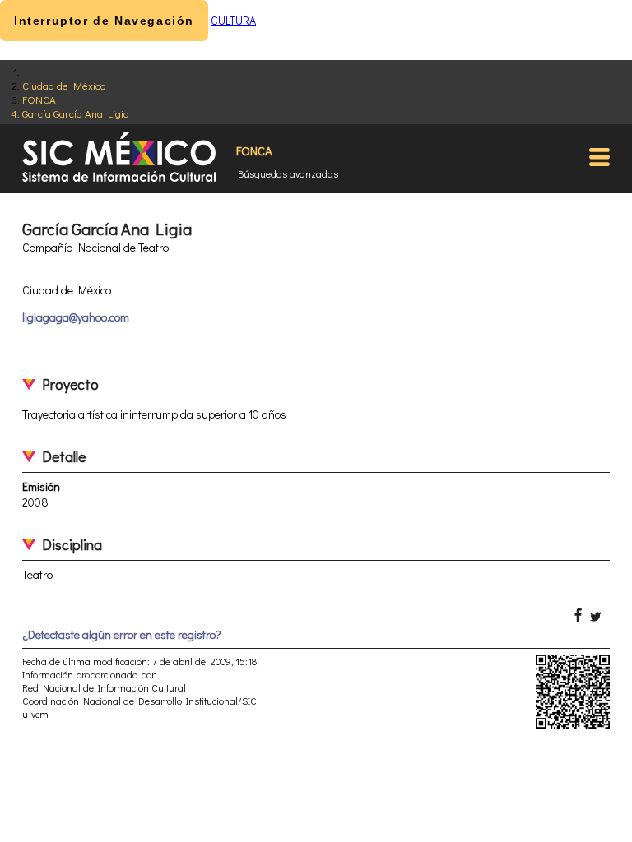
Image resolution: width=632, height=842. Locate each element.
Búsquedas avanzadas (288, 173)
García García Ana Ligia (75, 113)
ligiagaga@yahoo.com (75, 317)
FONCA (39, 99)
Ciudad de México (63, 85)
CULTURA (233, 20)
